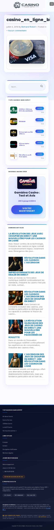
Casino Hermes (7, 420)
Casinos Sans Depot (37, 526)
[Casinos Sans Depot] (26, 7)
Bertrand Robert (28, 27)
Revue (42, 112)
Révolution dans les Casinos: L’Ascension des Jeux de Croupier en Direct (34, 296)
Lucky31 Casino (7, 427)
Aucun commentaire (17, 30)
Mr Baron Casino (8, 416)
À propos (5, 442)
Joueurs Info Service (9, 468)
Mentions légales (8, 453)
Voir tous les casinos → (10, 431)
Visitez (39, 108)
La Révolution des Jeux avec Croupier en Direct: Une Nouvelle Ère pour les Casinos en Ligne (27, 237)
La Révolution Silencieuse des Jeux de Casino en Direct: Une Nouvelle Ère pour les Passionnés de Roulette (25, 329)
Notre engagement (8, 464)
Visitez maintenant (27, 209)
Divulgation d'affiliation (10, 449)
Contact (5, 446)
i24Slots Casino (7, 423)
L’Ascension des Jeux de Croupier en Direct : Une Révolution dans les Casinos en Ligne (34, 360)
